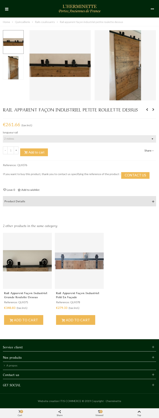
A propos (11, 365)
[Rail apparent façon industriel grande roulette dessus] (153, 109)
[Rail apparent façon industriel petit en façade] (147, 109)
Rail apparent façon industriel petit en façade (77, 295)
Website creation (48, 401)
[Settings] (152, 8)
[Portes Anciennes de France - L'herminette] (79, 9)
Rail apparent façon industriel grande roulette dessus (25, 295)
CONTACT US (135, 175)
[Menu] (6, 8)
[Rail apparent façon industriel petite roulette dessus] (60, 98)
